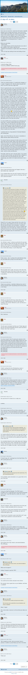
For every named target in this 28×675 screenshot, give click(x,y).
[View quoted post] (10, 188)
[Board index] (14, 6)
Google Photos (14, 72)
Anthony (6, 471)
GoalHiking (6, 426)
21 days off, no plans (7, 19)
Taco (5, 188)
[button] (17, 22)
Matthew (6, 562)
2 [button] (15, 22)
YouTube (6, 72)
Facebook (2, 72)
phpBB (10, 672)
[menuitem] (2, 14)
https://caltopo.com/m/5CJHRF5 (8, 385)
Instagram (10, 72)
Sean (5, 599)
